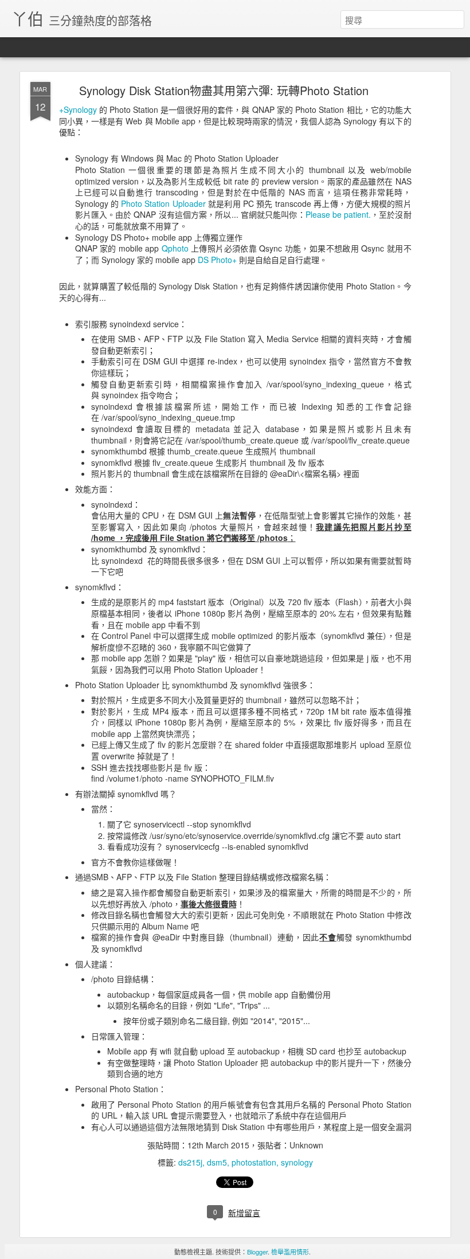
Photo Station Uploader (163, 203)
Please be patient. (338, 214)
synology (297, 1162)
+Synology (78, 109)
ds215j (190, 1162)
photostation (254, 1162)
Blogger (257, 1251)
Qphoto (176, 248)
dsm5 (217, 1162)
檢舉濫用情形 (290, 1251)
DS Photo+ (217, 259)
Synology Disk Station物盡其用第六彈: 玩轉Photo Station (224, 90)
